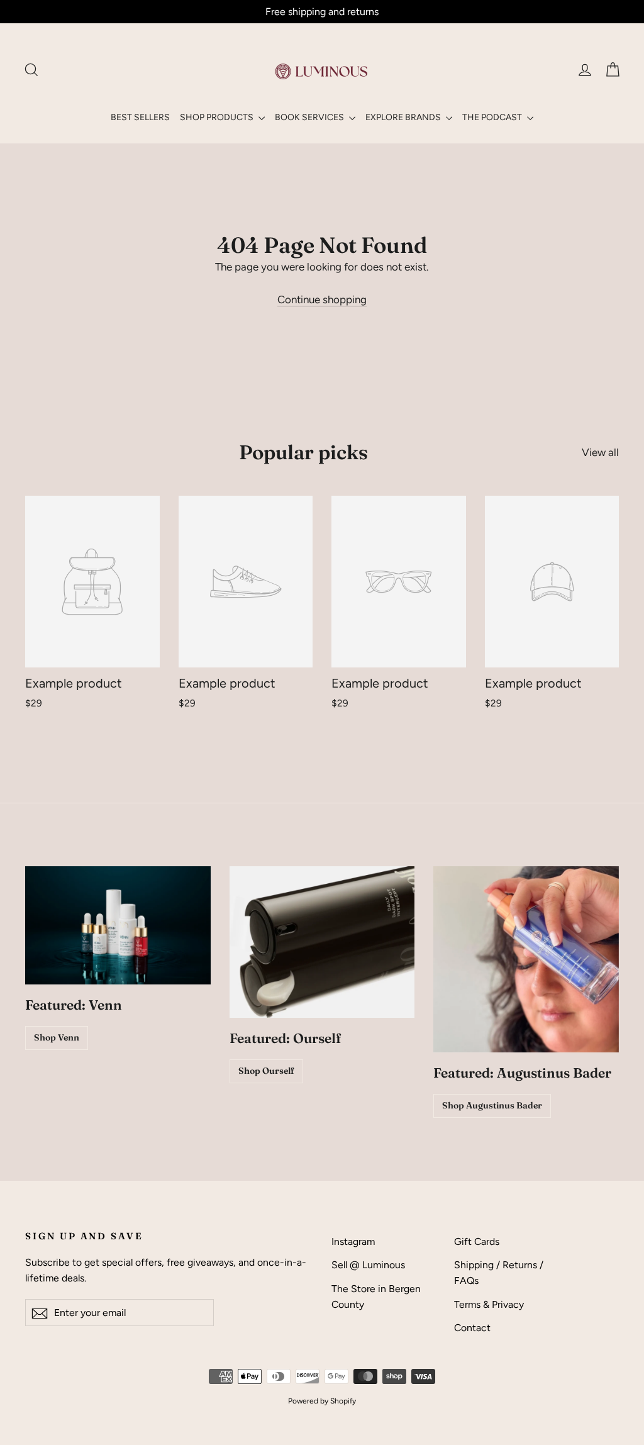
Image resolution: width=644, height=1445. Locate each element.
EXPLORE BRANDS (404, 117)
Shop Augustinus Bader (492, 1105)
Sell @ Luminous (368, 1265)
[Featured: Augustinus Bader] (526, 959)
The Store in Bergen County (376, 1296)
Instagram (353, 1241)
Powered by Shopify (322, 1401)
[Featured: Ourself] (322, 942)
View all (600, 452)
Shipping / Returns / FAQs (498, 1272)
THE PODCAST (493, 117)
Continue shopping (322, 299)
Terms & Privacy (489, 1304)
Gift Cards (476, 1241)
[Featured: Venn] (118, 925)
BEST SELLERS (140, 117)
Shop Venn (56, 1037)
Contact (472, 1328)
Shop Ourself (266, 1070)
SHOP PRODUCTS (217, 117)
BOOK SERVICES (310, 117)
